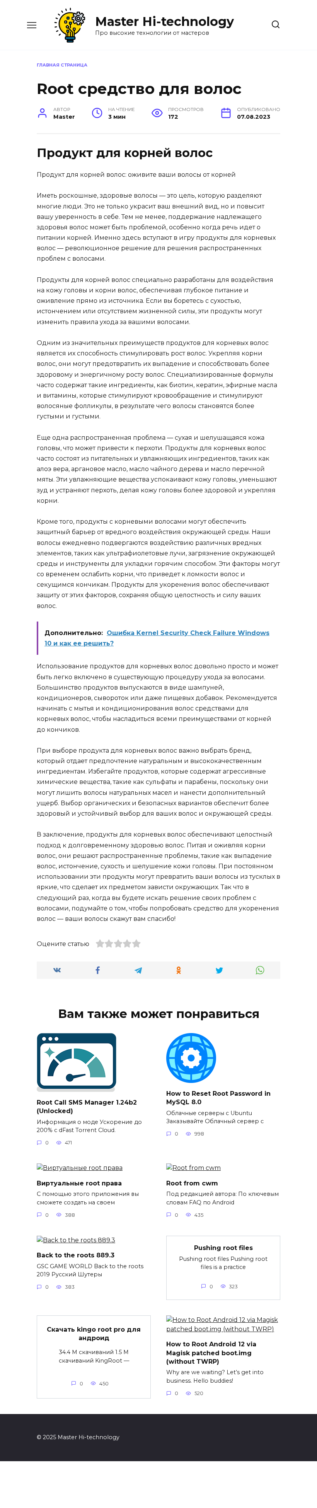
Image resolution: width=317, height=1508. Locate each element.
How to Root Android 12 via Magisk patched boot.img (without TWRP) (211, 1353)
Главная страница (62, 65)
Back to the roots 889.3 (75, 1255)
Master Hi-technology (164, 21)
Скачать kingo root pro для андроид (94, 1333)
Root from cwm (192, 1183)
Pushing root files (223, 1248)
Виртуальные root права (79, 1183)
